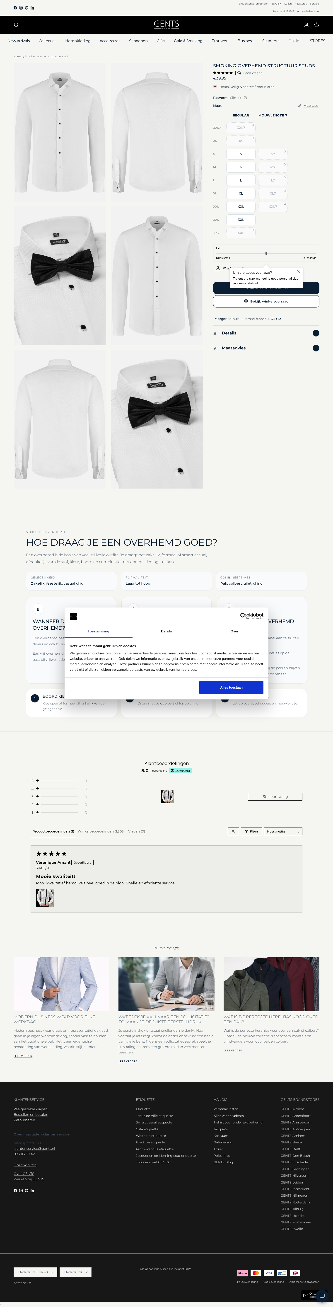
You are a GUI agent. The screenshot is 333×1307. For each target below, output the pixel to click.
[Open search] (233, 831)
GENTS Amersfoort (296, 1116)
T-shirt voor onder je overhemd (238, 1122)
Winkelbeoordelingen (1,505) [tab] (101, 831)
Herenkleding (78, 41)
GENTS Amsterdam (296, 1122)
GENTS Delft (290, 1149)
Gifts (161, 41)
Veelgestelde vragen (31, 1109)
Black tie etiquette (150, 1142)
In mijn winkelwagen (266, 288)
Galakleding (223, 1142)
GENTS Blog (223, 1162)
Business (245, 41)
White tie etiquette (151, 1136)
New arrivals (19, 41)
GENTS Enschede (294, 1162)
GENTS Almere (292, 1109)
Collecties (47, 41)
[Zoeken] (16, 25)
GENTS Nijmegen (294, 1195)
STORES (317, 41)
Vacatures (301, 3)
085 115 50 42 (24, 1154)
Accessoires (110, 41)
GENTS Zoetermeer (296, 1222)
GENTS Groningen (295, 1169)
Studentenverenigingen (253, 3)
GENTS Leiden (292, 1182)
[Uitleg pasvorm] (245, 98)
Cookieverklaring (273, 1281)
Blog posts (166, 948)
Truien (219, 1149)
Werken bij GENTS (29, 1179)
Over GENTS (24, 1173)
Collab (288, 3)
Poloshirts (222, 1156)
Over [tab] (234, 631)
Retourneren (24, 1120)
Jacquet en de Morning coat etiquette (166, 1156)
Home (18, 56)
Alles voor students (229, 1116)
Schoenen (138, 41)
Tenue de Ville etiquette (154, 1116)
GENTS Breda (291, 1142)
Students (270, 41)
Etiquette (143, 1109)
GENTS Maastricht (295, 1189)
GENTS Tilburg (292, 1209)
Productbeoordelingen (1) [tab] (53, 831)
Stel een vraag (275, 796)
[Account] (305, 25)
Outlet (294, 41)
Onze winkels (25, 1165)
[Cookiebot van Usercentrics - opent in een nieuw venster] (243, 616)
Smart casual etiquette (154, 1122)
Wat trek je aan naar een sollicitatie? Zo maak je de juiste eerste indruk (163, 1019)
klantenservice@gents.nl (34, 1148)
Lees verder (23, 1056)
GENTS (27, 1283)
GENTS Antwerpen (295, 1129)
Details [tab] (166, 631)
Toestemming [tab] (98, 631)
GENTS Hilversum (295, 1176)
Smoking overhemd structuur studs (47, 56)
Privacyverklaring (247, 1281)
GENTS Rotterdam (295, 1202)
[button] (223, 73)
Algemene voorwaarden (304, 1281)
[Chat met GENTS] (322, 1296)
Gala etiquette (147, 1129)
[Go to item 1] (167, 796)
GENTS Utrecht (293, 1216)
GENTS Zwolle (292, 1229)
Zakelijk (276, 3)
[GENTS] (166, 24)
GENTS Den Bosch (295, 1156)
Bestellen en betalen (31, 1114)
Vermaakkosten (226, 1109)
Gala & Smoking (188, 41)
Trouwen (220, 41)
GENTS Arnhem (293, 1136)
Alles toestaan (231, 687)
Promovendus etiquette (155, 1149)
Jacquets (221, 1129)
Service (314, 3)
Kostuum (221, 1136)
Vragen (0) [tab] (136, 831)
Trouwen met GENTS (152, 1162)
